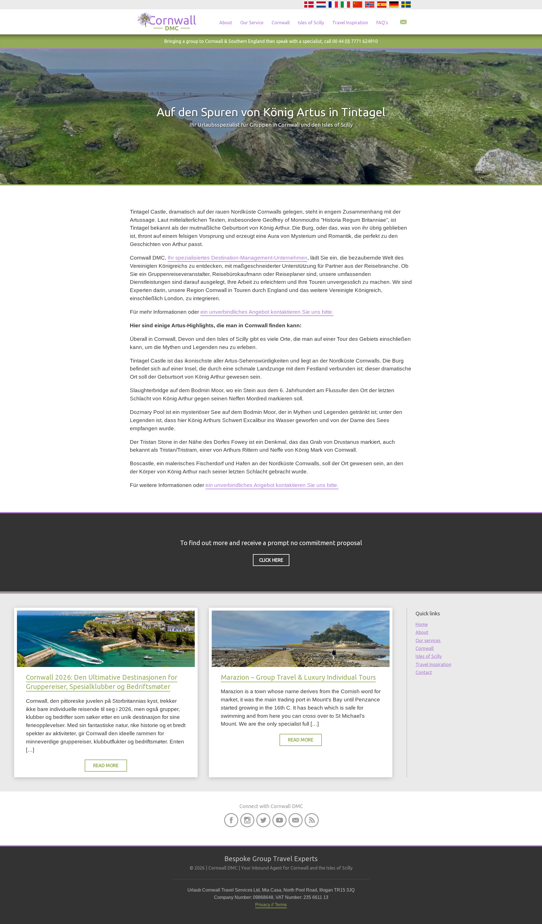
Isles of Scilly (311, 22)
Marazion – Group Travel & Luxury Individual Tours (298, 677)
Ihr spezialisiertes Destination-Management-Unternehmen (237, 258)
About (225, 22)
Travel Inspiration (350, 22)
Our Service (251, 22)
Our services (428, 640)
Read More (106, 765)
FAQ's (382, 22)
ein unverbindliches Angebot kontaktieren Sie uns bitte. (266, 312)
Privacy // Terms (271, 904)
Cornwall (281, 22)
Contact (424, 672)
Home (422, 624)
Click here (271, 560)
